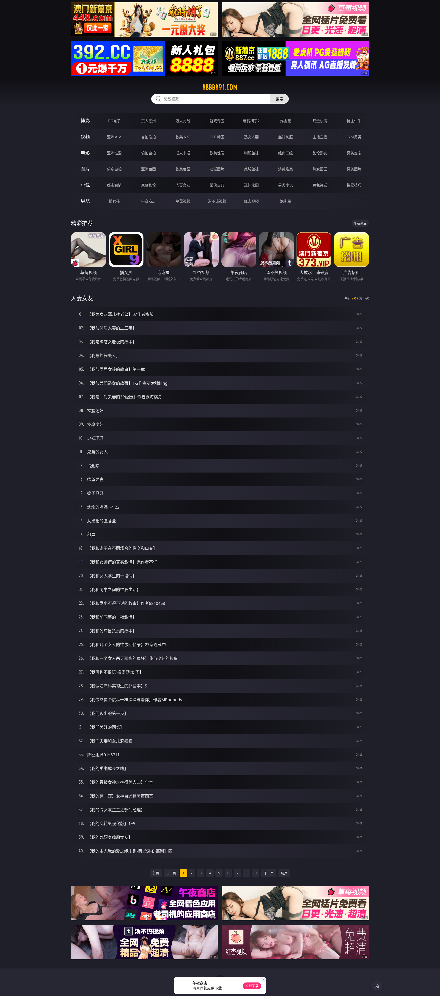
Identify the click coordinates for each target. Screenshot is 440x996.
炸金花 (285, 120)
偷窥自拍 (114, 169)
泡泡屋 (285, 201)
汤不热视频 (217, 201)
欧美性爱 (217, 153)
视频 (85, 137)
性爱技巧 (354, 185)
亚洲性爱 (114, 153)
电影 (85, 153)
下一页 (269, 873)
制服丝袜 (251, 153)
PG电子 (114, 120)
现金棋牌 (320, 120)
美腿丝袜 (251, 169)
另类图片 (354, 169)
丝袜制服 (285, 136)
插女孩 (114, 201)
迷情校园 (251, 185)
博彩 (85, 121)
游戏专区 (217, 120)
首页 (156, 873)
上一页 (171, 873)
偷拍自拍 (148, 153)
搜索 (279, 98)
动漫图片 (217, 169)
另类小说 (285, 185)
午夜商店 (148, 201)
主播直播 (320, 136)
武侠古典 (217, 185)
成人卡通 (183, 153)
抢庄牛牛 (354, 120)
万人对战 (183, 120)
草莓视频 (183, 201)
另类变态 (354, 153)
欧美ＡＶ (183, 136)
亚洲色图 (148, 169)
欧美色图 (183, 169)
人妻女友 (183, 185)
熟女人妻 (251, 136)
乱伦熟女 (320, 153)
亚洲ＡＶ (114, 136)
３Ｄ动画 (217, 136)
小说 (85, 185)
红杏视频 (251, 201)
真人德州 (148, 120)
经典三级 (285, 153)
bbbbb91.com (220, 87)
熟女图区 (320, 169)
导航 (85, 201)
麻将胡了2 (251, 120)
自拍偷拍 (148, 136)
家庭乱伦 (148, 185)
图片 (85, 169)
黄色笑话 (320, 185)
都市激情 (114, 185)
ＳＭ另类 (354, 136)
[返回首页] (376, 985)
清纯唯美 (285, 169)
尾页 (284, 873)
